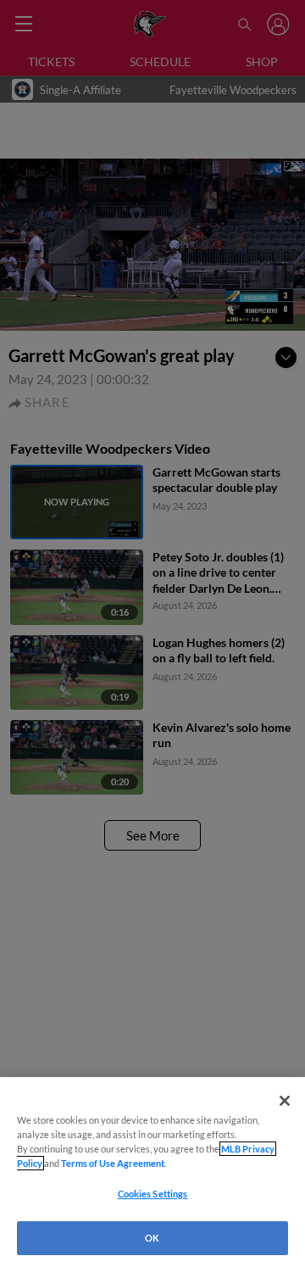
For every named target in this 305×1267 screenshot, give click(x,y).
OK (152, 1237)
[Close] (284, 1100)
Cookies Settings (153, 1193)
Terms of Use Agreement (112, 1163)
